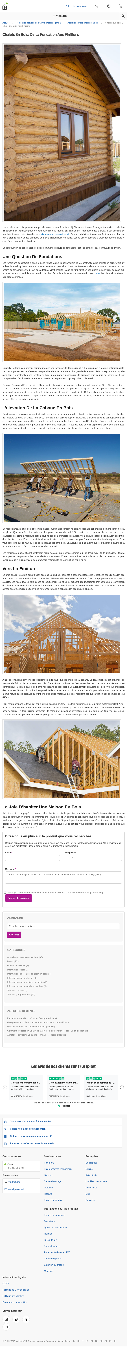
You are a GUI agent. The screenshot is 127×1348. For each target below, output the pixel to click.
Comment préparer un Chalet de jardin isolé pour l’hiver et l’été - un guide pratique (47, 1030)
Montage (48, 1271)
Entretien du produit (54, 1264)
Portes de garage (52, 1258)
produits (61, 16)
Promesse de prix (53, 1200)
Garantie (48, 1187)
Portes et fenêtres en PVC (57, 1252)
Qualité (89, 1169)
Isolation (48, 1233)
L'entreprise (91, 1162)
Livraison (48, 1175)
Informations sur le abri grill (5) (22, 978)
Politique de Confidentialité (15, 1289)
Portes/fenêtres (51, 1246)
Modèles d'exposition (96, 1181)
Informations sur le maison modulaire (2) (27, 982)
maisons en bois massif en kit (54, 234)
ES (87, 1341)
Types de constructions (56, 1227)
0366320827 (14, 1182)
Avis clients (91, 1175)
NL (96, 1341)
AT (106, 1341)
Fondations (49, 1221)
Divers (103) (13, 961)
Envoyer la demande (19, 898)
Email (8, 853)
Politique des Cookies (13, 1296)
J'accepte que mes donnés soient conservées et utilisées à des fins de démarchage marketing (55, 892)
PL (110, 1341)
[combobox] (70, 858)
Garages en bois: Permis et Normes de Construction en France (38, 1022)
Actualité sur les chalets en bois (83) (25, 957)
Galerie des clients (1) (18, 965)
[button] (123, 16)
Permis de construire (54, 1215)
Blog (87, 1193)
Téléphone (70, 853)
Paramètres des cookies (14, 1302)
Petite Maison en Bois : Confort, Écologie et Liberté (32, 1018)
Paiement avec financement (58, 1169)
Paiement (49, 1162)
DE (78, 1341)
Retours (48, 1193)
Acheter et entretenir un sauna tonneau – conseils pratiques (36, 1035)
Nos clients (91, 1187)
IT (83, 1341)
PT (91, 1341)
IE (115, 1341)
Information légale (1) (17, 969)
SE (101, 1341)
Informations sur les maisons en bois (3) (27, 986)
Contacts (90, 1200)
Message (10, 869)
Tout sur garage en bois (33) (21, 994)
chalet (97, 273)
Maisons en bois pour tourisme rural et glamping (31, 1026)
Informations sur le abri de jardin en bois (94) (29, 974)
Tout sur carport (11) (17, 990)
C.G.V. (5, 1283)
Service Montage (52, 1181)
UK (73, 1341)
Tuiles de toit (50, 1240)
